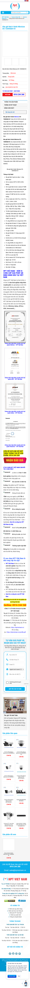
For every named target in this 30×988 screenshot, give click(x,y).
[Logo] (15, 6)
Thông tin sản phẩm (11, 102)
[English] (25, 1)
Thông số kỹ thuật (10, 105)
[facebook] (10, 953)
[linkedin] (16, 953)
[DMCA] (9, 900)
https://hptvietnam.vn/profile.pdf (16, 632)
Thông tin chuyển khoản (15, 917)
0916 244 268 (19, 94)
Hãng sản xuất (9, 108)
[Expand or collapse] (25, 112)
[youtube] (13, 953)
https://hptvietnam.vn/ (17, 627)
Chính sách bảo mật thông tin (15, 911)
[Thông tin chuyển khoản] (3, 12)
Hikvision (16, 116)
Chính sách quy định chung (15, 909)
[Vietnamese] (27, 1)
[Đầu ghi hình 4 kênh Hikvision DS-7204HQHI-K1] (8, 61)
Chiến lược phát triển (15, 915)
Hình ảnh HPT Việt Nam (15, 913)
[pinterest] (19, 953)
